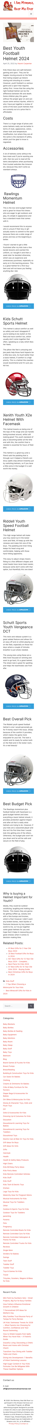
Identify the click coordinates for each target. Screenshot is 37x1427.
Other (5, 1206)
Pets (5, 1223)
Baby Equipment (10, 1035)
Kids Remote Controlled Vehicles (16, 1174)
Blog (5, 1059)
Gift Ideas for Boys (10, 1142)
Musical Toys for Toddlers (13, 1202)
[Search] (31, 1006)
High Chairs (8, 1163)
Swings (6, 1257)
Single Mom (8, 1250)
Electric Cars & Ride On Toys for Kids (18, 1139)
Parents (6, 1220)
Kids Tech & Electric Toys (13, 1185)
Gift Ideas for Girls (10, 1146)
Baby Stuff (7, 1049)
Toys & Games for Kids (12, 1271)
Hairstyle (6, 1153)
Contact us (24, 1424)
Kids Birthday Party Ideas (13, 1167)
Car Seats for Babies (11, 1077)
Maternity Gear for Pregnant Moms (17, 1195)
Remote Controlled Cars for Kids (16, 1234)
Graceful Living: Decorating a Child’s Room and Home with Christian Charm (18, 1345)
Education (7, 1120)
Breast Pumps (9, 1066)
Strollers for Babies (11, 1254)
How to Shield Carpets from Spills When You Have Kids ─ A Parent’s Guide (17, 1336)
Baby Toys (7, 1052)
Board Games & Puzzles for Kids (16, 1063)
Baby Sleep (7, 1045)
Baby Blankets (9, 1024)
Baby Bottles (8, 1028)
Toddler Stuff (8, 1264)
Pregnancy (7, 1227)
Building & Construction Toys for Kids (18, 1073)
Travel (5, 1275)
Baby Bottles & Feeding (12, 1031)
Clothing (6, 1080)
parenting (7, 1216)
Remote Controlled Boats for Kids (17, 1230)
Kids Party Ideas (10, 1171)
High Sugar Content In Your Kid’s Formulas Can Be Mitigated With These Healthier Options (16, 1366)
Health (6, 1156)
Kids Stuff (10, 981)
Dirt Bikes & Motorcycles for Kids (16, 1099)
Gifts (5, 1149)
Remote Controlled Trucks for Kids (17, 1243)
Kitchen (6, 1188)
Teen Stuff (7, 1261)
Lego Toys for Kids (11, 1192)
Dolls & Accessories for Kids (14, 1113)
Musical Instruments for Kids (15, 1199)
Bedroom (7, 1056)
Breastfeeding (9, 1070)
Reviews (6, 1247)
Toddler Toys (8, 1268)
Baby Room (8, 1042)
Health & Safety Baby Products (16, 1160)
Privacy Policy (14, 1424)
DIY (4, 1109)
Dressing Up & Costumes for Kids (17, 1116)
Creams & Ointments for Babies (16, 1084)
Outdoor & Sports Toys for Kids (16, 1209)
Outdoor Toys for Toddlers (14, 1213)
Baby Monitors (9, 1038)
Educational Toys (10, 1135)
